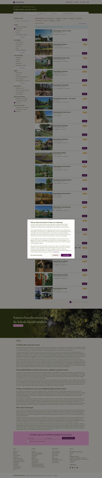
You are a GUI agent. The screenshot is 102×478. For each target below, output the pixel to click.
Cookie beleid (56, 251)
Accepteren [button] (66, 255)
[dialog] (51, 239)
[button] (36, 255)
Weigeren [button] (55, 255)
